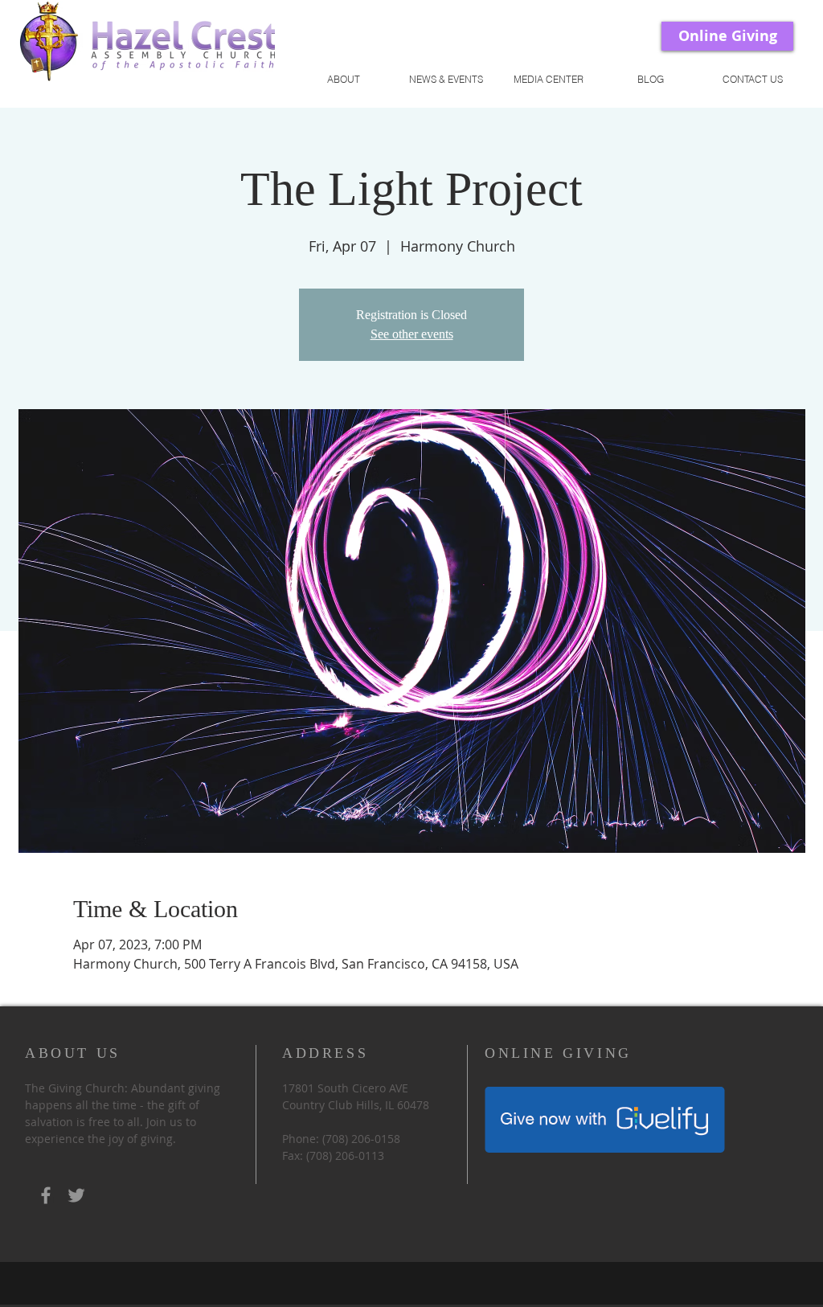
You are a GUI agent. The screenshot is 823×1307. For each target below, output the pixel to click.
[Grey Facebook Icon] (46, 1195)
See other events (412, 334)
